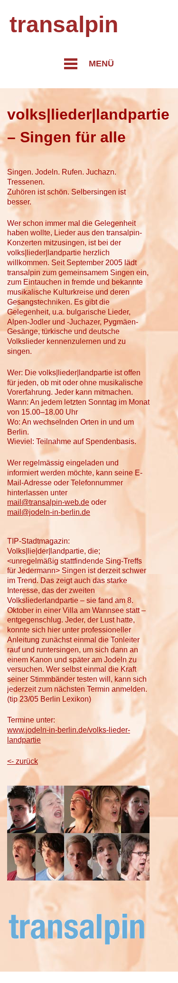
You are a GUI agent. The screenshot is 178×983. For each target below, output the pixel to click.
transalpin (63, 24)
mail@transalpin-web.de (48, 502)
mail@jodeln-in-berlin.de (48, 512)
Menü (101, 63)
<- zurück (22, 761)
